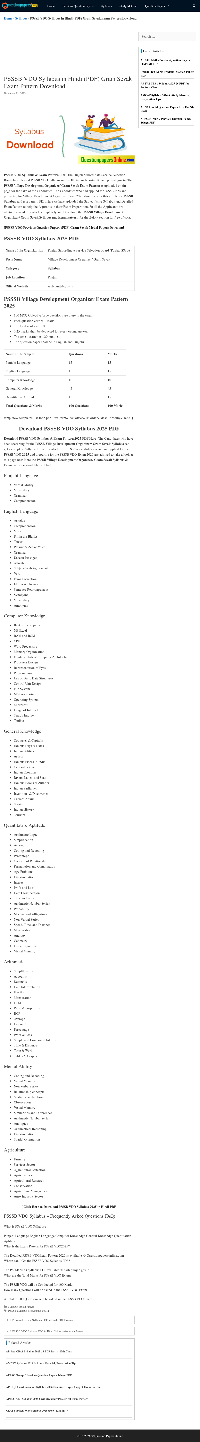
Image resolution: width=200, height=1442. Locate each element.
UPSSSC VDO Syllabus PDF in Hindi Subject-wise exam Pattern (46, 1331)
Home (51, 6)
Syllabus (106, 6)
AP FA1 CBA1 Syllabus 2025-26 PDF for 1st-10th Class (39, 1351)
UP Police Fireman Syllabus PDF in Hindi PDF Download (42, 1320)
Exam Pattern (26, 1306)
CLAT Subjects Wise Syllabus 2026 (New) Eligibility (37, 1410)
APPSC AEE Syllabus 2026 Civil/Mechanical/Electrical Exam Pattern (47, 1399)
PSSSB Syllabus (17, 1310)
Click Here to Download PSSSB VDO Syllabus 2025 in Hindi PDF (69, 1206)
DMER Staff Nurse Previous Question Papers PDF (167, 74)
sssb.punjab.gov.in (38, 1310)
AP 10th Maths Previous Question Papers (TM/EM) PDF (165, 62)
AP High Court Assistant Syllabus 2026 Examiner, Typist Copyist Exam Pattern (53, 1387)
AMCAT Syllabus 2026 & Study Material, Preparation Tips (41, 1363)
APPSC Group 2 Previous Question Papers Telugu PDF (39, 1375)
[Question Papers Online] (21, 6)
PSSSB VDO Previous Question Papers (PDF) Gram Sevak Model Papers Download (64, 227)
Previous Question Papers (78, 6)
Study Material (128, 6)
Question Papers (155, 6)
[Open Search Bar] (194, 6)
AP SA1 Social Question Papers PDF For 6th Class (167, 109)
